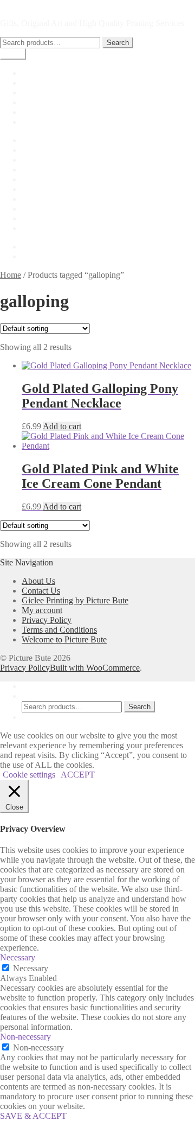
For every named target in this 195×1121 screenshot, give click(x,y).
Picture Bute (21, 4)
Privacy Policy (47, 208)
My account (42, 92)
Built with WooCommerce (95, 667)
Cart (29, 112)
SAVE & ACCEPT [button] (33, 1115)
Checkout (38, 102)
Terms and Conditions (59, 228)
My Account (43, 686)
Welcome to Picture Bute (64, 639)
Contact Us (41, 179)
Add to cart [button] (62, 426)
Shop (31, 82)
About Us (38, 150)
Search (118, 43)
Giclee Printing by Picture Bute (75, 121)
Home (32, 73)
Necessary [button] (17, 957)
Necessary (30, 968)
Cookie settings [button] (29, 774)
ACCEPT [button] (78, 774)
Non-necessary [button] (25, 1036)
